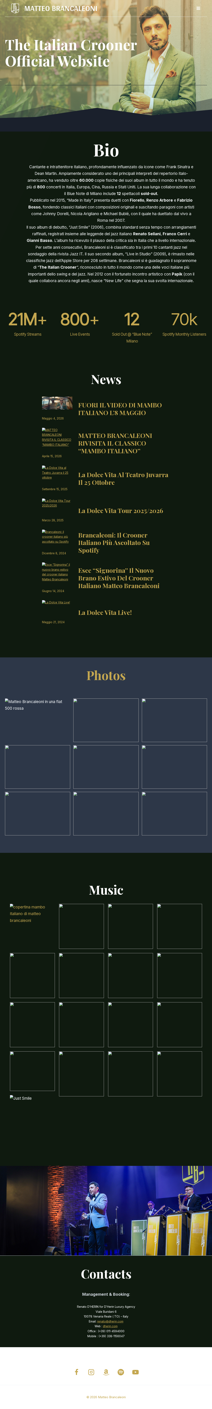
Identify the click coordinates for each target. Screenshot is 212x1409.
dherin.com (110, 1326)
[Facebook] (76, 1372)
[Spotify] (120, 1372)
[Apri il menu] (198, 8)
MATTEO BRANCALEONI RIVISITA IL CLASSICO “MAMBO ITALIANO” (115, 443)
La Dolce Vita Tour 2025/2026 (120, 510)
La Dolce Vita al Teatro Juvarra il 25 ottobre (123, 478)
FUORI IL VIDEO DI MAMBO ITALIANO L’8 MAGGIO (120, 409)
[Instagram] (91, 1372)
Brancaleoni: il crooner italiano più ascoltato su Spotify (114, 542)
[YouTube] (135, 1372)
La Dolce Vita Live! (105, 612)
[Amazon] (106, 1372)
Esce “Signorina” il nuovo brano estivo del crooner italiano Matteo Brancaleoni (119, 578)
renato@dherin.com (110, 1321)
